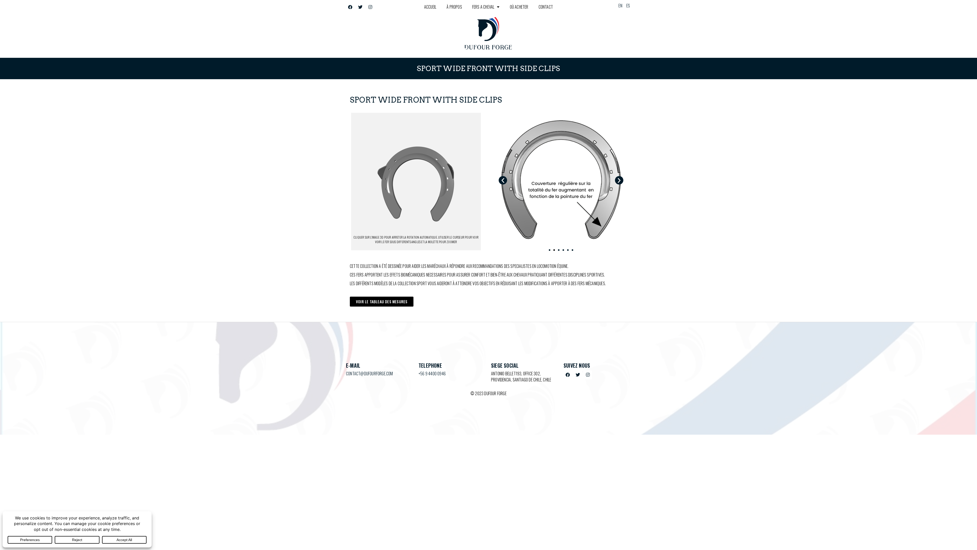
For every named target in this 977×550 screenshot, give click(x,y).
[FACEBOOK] (350, 7)
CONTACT (546, 7)
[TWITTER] (360, 7)
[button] (503, 180)
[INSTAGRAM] (370, 7)
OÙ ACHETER (519, 7)
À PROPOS (454, 7)
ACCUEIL (430, 7)
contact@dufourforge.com (369, 373)
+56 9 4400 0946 (432, 373)
